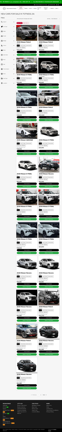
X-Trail (4, 407)
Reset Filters (19, 23)
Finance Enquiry (21, 410)
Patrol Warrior (6, 421)
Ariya (4, 416)
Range (26, 8)
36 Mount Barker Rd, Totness (41, 4)
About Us (48, 405)
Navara (5, 413)
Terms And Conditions (52, 410)
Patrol (4, 408)
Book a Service (21, 407)
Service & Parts (46, 8)
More (56, 8)
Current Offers (36, 412)
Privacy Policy (50, 412)
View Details (27, 52)
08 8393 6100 (52, 4)
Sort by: (48, 18)
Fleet (47, 407)
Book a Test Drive (27, 54)
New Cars (34, 407)
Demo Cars (35, 408)
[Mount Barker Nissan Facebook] (57, 4)
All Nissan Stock (36, 405)
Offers (35, 8)
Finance (52, 8)
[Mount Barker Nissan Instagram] (58, 4)
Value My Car (39, 8)
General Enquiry (21, 408)
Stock (30, 8)
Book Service (21, 8)
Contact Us (49, 408)
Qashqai (5, 405)
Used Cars (34, 410)
